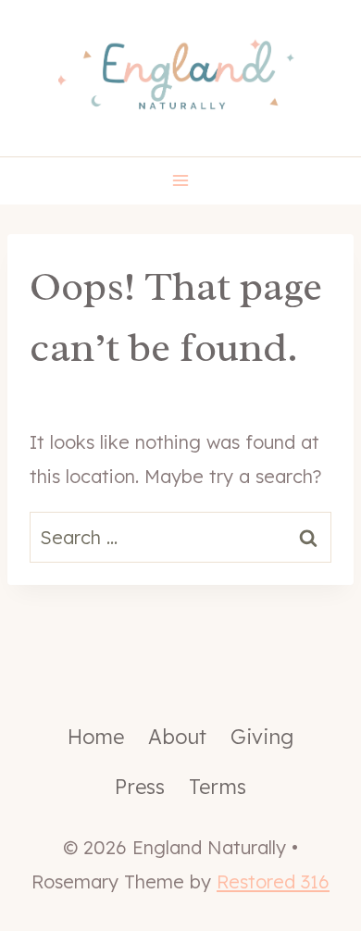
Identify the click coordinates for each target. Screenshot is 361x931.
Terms (217, 787)
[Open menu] (181, 181)
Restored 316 (273, 881)
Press (140, 787)
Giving (261, 737)
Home (96, 737)
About (177, 737)
